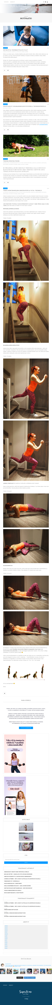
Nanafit (12, 1)
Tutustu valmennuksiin (26, 727)
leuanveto (39, 162)
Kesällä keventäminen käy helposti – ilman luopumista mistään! (17, 885)
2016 (6, 942)
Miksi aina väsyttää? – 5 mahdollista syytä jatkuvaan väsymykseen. (18, 874)
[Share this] (10, 70)
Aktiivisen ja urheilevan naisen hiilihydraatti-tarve (15, 916)
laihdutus (14, 51)
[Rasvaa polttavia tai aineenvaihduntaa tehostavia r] (2, 971)
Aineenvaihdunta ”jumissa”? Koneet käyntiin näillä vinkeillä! (16, 871)
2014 (6, 946)
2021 (6, 932)
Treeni (23, 51)
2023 (6, 928)
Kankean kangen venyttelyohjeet (11, 909)
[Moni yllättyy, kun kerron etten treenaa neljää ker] (9, 971)
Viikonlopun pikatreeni (11, 161)
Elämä (4, 51)
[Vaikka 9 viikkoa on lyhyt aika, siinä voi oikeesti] (49, 971)
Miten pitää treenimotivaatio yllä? (15, 50)
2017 (6, 940)
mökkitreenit (38, 192)
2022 (6, 930)
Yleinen (26, 51)
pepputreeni (5, 164)
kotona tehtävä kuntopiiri (26, 162)
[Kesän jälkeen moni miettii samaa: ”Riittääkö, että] (42, 971)
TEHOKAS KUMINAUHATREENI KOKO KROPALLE (12, 890)
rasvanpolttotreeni (13, 164)
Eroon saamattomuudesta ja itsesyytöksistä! (13, 892)
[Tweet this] (13, 70)
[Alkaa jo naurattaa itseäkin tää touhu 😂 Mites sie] (22, 971)
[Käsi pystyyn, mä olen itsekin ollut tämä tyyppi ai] (36, 971)
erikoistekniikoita (43, 124)
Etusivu (6, 1)
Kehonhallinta (6, 162)
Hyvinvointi (8, 51)
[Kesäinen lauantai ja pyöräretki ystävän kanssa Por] (16, 971)
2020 (6, 934)
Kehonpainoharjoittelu (15, 162)
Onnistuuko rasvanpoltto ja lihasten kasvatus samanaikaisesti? (17, 876)
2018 (6, 938)
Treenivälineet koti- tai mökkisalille (11, 881)
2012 (6, 948)
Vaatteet (23, 164)
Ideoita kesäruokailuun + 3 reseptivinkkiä (13, 883)
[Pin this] (19, 70)
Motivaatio (19, 51)
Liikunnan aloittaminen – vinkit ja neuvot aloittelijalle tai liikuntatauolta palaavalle (22, 878)
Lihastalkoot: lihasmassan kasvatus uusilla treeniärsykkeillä (24, 106)
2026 (6, 926)
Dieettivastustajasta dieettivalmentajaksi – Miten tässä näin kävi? (18, 888)
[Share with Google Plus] (16, 70)
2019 (6, 936)
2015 (6, 944)
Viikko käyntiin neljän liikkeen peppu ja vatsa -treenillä (22, 190)
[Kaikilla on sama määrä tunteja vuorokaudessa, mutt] (29, 971)
